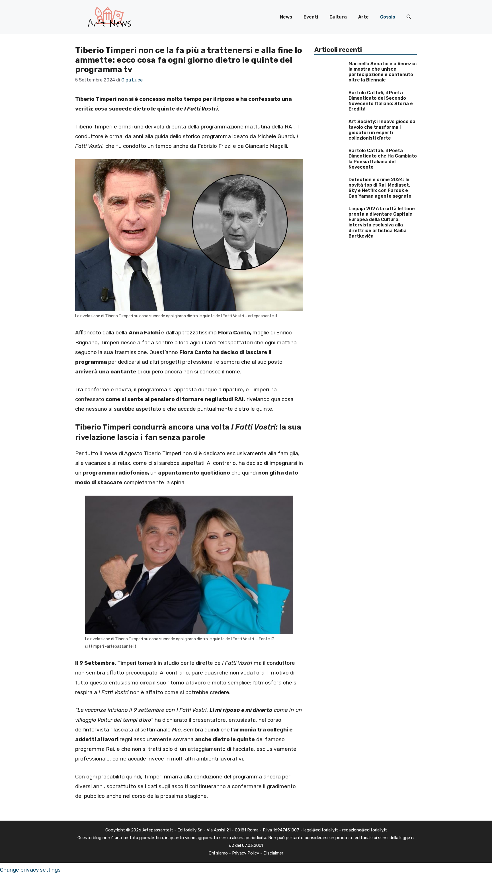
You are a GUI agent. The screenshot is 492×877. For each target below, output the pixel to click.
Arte (363, 17)
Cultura (338, 17)
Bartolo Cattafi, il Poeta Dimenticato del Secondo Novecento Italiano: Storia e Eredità (380, 101)
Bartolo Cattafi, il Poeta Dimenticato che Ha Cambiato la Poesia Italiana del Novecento (382, 159)
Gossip (387, 17)
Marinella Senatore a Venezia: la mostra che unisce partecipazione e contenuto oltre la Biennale (382, 72)
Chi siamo (218, 853)
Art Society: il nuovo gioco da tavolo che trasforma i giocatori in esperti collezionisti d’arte (381, 130)
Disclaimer (273, 853)
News (286, 17)
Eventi (311, 17)
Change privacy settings (30, 869)
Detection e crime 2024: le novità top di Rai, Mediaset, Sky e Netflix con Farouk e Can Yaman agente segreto (379, 188)
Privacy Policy (245, 853)
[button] (409, 17)
